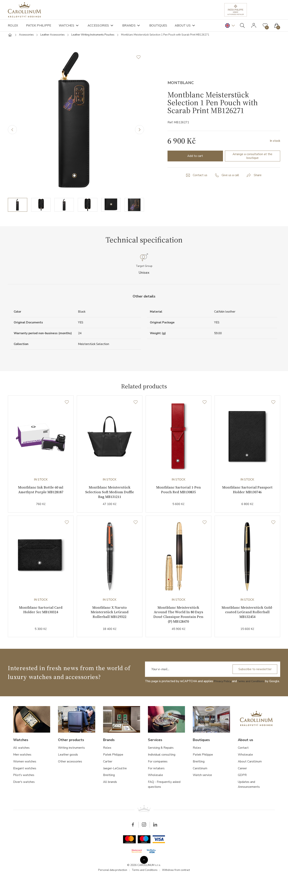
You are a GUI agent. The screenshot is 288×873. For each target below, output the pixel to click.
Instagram (144, 836)
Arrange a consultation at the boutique (252, 158)
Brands (132, 25)
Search (242, 25)
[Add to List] (140, 59)
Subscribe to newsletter (254, 675)
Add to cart (195, 158)
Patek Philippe (39, 25)
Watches (68, 25)
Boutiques (162, 25)
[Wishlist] (67, 405)
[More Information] (144, 859)
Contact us (199, 177)
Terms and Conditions (252, 687)
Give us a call (231, 177)
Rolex (13, 25)
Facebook (132, 836)
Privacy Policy (223, 687)
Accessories (101, 25)
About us (188, 25)
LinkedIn (156, 836)
